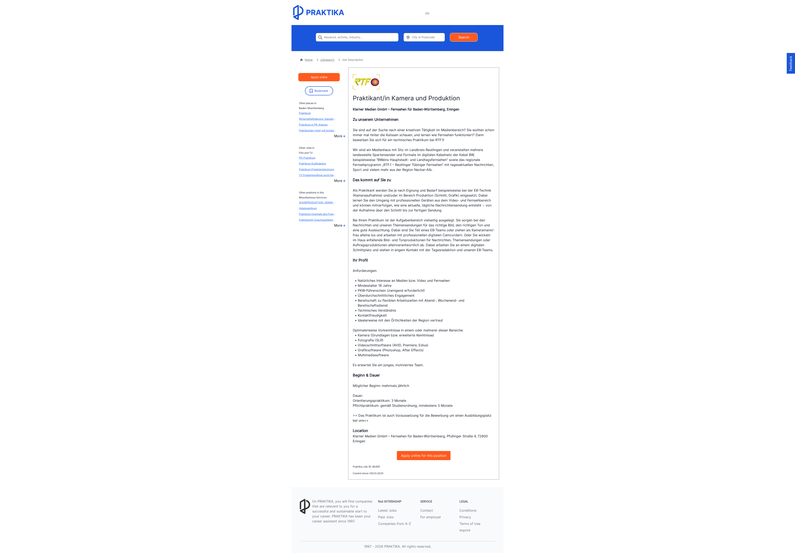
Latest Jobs (387, 510)
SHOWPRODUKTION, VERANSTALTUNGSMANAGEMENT (317, 202)
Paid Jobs (386, 517)
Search (463, 37)
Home (309, 59)
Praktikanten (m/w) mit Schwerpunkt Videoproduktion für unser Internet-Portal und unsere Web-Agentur (317, 130)
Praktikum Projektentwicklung (316, 169)
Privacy (465, 517)
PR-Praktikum (307, 157)
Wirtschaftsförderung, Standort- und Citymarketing (317, 118)
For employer (430, 517)
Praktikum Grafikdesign (312, 163)
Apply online (319, 77)
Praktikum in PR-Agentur (313, 124)
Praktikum (305, 113)
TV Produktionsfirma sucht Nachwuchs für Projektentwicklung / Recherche (317, 175)
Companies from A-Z (394, 524)
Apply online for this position (423, 455)
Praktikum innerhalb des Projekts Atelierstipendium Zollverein (317, 214)
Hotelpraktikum (308, 208)
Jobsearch (327, 59)
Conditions (467, 510)
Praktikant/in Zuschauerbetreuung (317, 219)
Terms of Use (469, 524)
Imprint (464, 530)
